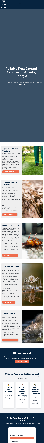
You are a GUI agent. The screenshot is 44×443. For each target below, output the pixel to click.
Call (14, 438)
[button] (20, 3)
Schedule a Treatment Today (10, 171)
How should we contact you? (16, 435)
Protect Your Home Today (10, 214)
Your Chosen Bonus (14, 441)
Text (22, 438)
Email (30, 438)
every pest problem (33, 82)
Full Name (12, 430)
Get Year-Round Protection (10, 255)
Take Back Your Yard (8, 302)
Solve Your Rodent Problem (10, 340)
